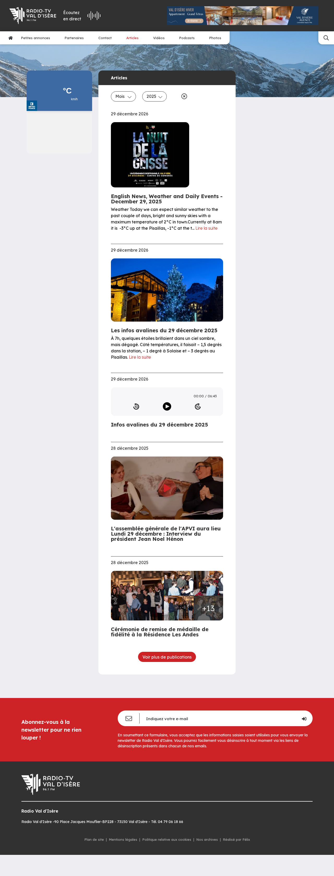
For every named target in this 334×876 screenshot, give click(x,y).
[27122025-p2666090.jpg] (179, 608)
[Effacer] (183, 96)
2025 (151, 96)
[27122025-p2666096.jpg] (179, 583)
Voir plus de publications (167, 657)
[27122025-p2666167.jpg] (139, 596)
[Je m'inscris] (304, 718)
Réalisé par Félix (236, 839)
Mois (120, 96)
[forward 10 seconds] (198, 406)
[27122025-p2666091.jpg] (208, 583)
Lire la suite (206, 228)
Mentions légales (123, 839)
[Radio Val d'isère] (32, 16)
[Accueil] (10, 38)
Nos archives (207, 839)
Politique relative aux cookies (166, 839)
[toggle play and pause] (167, 406)
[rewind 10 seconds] (136, 406)
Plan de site (94, 839)
